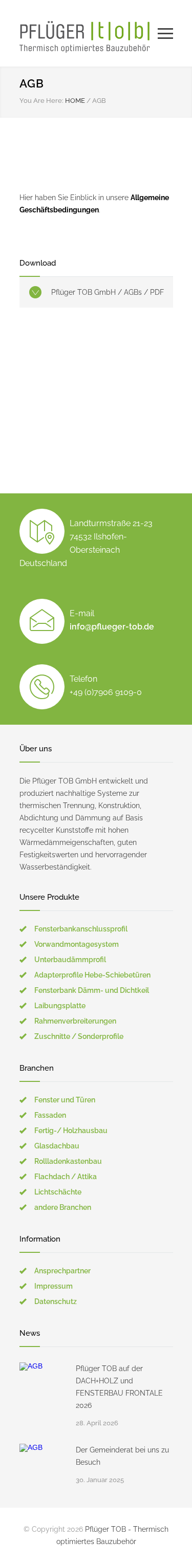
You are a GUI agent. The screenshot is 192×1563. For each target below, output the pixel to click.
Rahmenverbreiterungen (75, 1021)
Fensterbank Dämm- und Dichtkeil (91, 990)
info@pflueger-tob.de (112, 627)
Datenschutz (55, 1301)
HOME (75, 100)
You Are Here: (41, 100)
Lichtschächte (57, 1192)
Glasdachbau (56, 1146)
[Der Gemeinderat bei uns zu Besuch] (42, 1467)
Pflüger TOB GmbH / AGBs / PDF (107, 292)
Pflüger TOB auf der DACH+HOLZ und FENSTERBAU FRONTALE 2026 (119, 1386)
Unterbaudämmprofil (70, 960)
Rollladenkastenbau (68, 1161)
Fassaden (50, 1115)
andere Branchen (62, 1207)
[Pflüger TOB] (88, 33)
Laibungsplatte (60, 1006)
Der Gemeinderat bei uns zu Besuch (122, 1456)
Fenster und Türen (64, 1100)
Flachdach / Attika (65, 1177)
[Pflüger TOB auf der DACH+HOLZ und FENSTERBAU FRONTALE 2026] (42, 1385)
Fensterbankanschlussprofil (80, 929)
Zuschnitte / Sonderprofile (78, 1036)
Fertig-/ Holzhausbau (71, 1130)
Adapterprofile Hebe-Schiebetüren (92, 975)
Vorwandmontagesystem (76, 944)
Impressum (53, 1286)
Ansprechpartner (62, 1271)
